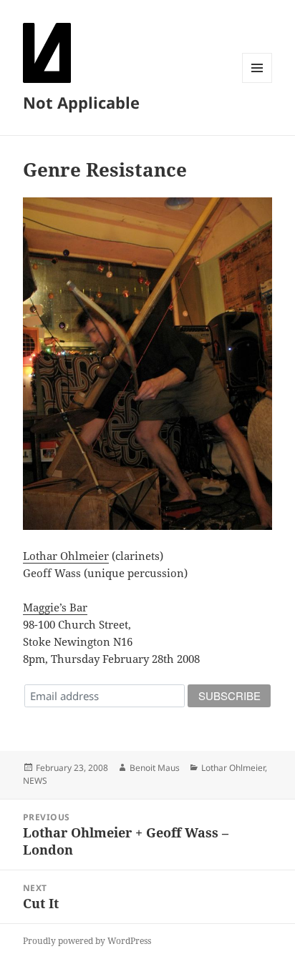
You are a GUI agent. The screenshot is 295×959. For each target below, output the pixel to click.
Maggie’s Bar (55, 607)
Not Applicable (81, 102)
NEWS (35, 780)
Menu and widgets (257, 82)
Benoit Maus (155, 768)
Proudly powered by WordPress (87, 941)
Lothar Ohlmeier (66, 556)
